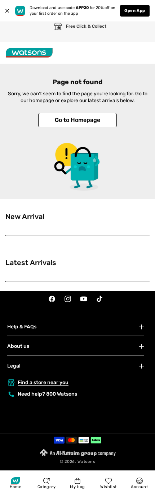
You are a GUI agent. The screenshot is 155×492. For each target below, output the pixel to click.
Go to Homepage (77, 120)
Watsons (86, 461)
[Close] (7, 10)
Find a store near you (43, 382)
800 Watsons (61, 394)
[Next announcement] (142, 32)
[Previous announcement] (12, 32)
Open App (134, 10)
